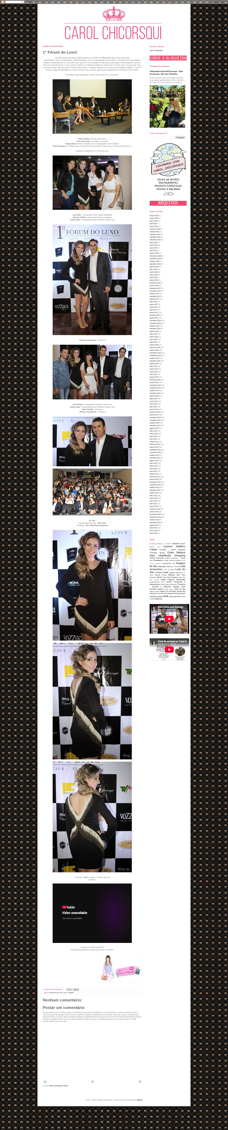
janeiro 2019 (154, 253)
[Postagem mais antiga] (140, 1082)
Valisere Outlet (154, 591)
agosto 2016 (154, 331)
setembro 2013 (155, 425)
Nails (164, 577)
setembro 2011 (155, 490)
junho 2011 (154, 498)
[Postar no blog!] (70, 989)
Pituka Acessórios (171, 584)
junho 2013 (154, 434)
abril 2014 (153, 407)
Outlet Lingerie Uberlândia (173, 580)
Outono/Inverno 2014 (157, 582)
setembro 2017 (155, 296)
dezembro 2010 (155, 514)
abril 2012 (153, 471)
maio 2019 (153, 248)
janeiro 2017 (154, 318)
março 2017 (154, 312)
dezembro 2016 (155, 320)
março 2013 (154, 442)
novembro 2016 (155, 323)
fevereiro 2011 (155, 509)
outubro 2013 (154, 423)
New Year (182, 577)
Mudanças (153, 577)
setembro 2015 (155, 361)
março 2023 (154, 218)
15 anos (152, 543)
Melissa (171, 575)
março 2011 (154, 506)
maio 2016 (153, 339)
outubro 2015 (154, 358)
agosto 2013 (154, 428)
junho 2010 (154, 531)
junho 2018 (154, 272)
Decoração (160, 558)
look (166, 596)
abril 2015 (153, 374)
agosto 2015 (154, 364)
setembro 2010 (155, 522)
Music (159, 577)
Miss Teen (181, 575)
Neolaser (174, 577)
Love (165, 572)
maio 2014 (153, 404)
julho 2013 (153, 431)
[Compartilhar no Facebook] (75, 989)
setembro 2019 (155, 240)
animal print (181, 591)
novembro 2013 (155, 420)
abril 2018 (153, 277)
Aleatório (176, 543)
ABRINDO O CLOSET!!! (164, 543)
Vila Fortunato (171, 591)
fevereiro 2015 (155, 380)
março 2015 (154, 377)
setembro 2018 (155, 264)
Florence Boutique (175, 560)
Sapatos (160, 589)
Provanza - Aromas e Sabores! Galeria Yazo (167, 585)
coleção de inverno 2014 (158, 593)
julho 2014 (153, 399)
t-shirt (151, 599)
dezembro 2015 (155, 353)
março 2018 (154, 280)
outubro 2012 (154, 455)
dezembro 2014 (155, 385)
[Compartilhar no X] (72, 989)
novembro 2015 (155, 355)
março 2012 (154, 474)
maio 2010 (153, 533)
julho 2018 (153, 269)
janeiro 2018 (154, 285)
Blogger (140, 1100)
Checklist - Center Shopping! (172, 550)
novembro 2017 (155, 291)
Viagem (162, 591)
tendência (158, 599)
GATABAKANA (166, 563)
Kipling (169, 566)
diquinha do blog (174, 593)
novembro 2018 (155, 259)
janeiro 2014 (154, 415)
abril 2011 (153, 504)
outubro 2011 (154, 487)
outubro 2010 (154, 520)
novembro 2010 (155, 517)
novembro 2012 (155, 452)
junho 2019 (154, 245)
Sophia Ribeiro (168, 589)
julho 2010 (153, 528)
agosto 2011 (154, 493)
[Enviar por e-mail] (67, 989)
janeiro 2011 (154, 512)
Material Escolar (161, 575)
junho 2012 (154, 466)
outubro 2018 (154, 261)
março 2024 (154, 216)
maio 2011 (153, 501)
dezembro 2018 (155, 256)
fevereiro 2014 (155, 412)
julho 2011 (153, 496)
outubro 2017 (154, 294)
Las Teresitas (175, 566)
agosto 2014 (154, 396)
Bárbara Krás (155, 547)
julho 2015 (153, 366)
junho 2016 (154, 337)
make (171, 596)
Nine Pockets (154, 580)
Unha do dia (179, 589)
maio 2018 (153, 275)
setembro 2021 (155, 234)
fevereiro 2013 (155, 444)
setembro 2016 (155, 329)
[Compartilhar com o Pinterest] (77, 989)
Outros (169, 582)
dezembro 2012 (155, 450)
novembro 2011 (155, 485)
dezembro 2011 (155, 482)
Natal (169, 577)
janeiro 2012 (154, 479)
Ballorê (183, 543)
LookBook (158, 573)
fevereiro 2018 (155, 283)
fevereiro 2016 (155, 347)
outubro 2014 (154, 390)
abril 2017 (153, 310)
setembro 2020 (155, 237)
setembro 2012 (155, 458)
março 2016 (154, 345)
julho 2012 (153, 463)
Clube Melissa (176, 552)
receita (183, 596)
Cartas (153, 549)
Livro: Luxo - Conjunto (67, 992)
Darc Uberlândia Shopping (167, 555)
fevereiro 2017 (155, 315)
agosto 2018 (154, 267)
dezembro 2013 (155, 417)
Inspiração (161, 566)
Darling (152, 558)
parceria (177, 596)
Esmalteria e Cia (161, 560)
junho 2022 (154, 221)
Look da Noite (169, 569)
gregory (160, 596)
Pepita (162, 584)
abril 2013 (153, 439)
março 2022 (154, 226)
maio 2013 (153, 436)
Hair (173, 563)
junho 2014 (154, 401)
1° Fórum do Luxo (53, 992)
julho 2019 (153, 242)
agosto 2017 (154, 299)
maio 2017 (153, 307)
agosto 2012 (154, 461)
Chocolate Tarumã (157, 553)
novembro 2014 (155, 388)
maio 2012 (153, 469)
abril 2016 (153, 342)
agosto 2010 (154, 525)
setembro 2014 (155, 393)
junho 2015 (154, 369)
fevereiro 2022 (155, 229)
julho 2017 (153, 302)
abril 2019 (153, 251)
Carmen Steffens (174, 546)
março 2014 (154, 409)
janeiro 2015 (154, 382)
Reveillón (153, 589)
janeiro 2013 (154, 447)
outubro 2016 (154, 326)
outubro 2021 (154, 232)
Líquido (172, 573)
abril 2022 (153, 224)
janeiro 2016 (154, 350)
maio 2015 (153, 372)
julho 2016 (153, 334)
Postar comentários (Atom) (58, 1086)
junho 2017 (154, 304)
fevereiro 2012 (155, 477)
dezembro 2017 (155, 288)
